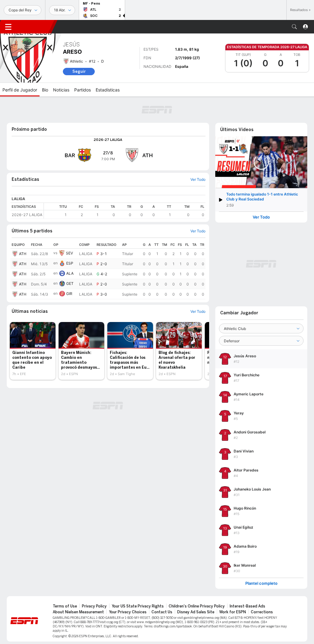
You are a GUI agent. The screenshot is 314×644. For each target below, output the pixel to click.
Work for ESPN (232, 612)
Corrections (262, 612)
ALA (70, 273)
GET (70, 283)
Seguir (79, 71)
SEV (69, 253)
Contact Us (161, 612)
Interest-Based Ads (247, 606)
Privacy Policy (94, 606)
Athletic (76, 61)
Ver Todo (261, 217)
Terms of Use (65, 606)
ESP (69, 263)
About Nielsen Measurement (78, 612)
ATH (22, 253)
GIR (69, 293)
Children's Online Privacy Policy (197, 606)
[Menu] (8, 26)
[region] (124, 211)
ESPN (35, 26)
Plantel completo (261, 583)
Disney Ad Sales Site (195, 612)
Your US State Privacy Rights (138, 606)
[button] (294, 26)
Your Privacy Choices (128, 612)
